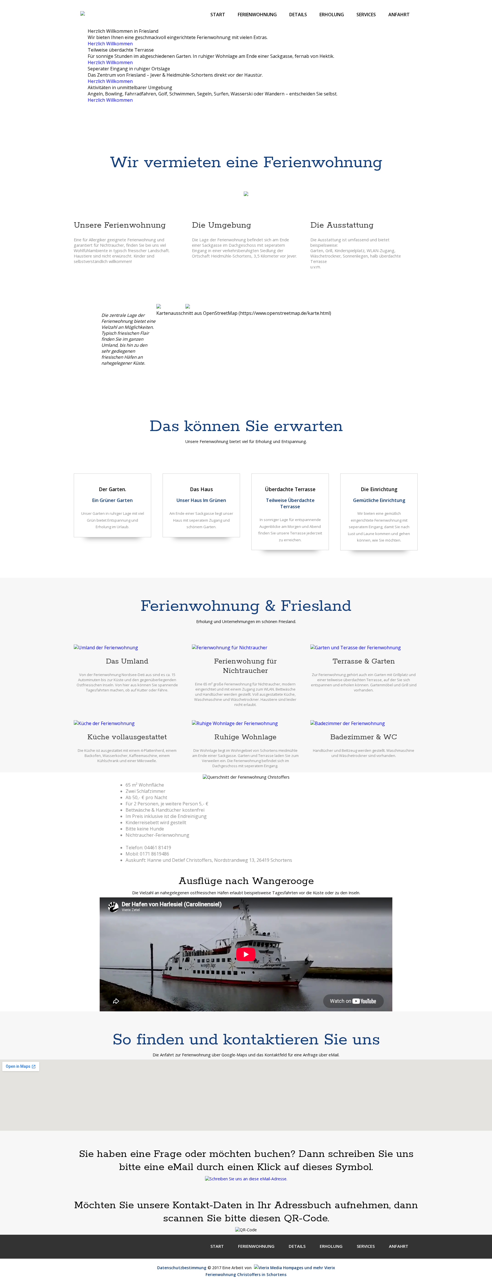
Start (217, 14)
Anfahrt (399, 14)
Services (366, 14)
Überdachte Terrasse (290, 489)
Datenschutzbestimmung (181, 1267)
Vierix (329, 1267)
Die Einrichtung (379, 489)
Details (298, 14)
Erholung (331, 14)
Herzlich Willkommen (110, 43)
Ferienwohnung (257, 14)
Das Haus (201, 489)
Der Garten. (112, 489)
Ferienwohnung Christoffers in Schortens (246, 1274)
